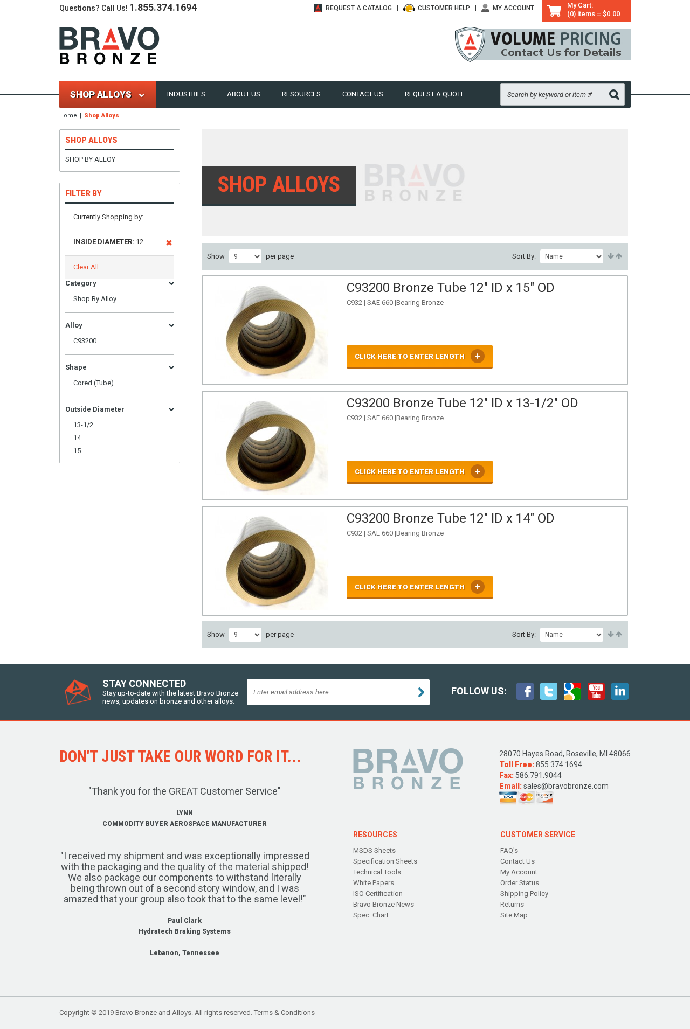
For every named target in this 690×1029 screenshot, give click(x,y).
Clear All (86, 267)
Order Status (519, 883)
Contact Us (362, 94)
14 (77, 438)
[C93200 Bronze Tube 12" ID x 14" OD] (272, 561)
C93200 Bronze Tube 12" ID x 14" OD (451, 518)
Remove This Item (169, 245)
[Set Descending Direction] (618, 256)
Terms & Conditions (284, 1013)
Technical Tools (377, 872)
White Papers (373, 883)
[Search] (614, 94)
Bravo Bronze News (383, 904)
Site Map (514, 915)
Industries (186, 94)
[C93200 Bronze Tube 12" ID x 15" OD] (272, 330)
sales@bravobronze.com (566, 786)
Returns (512, 904)
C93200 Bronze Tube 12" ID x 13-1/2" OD (462, 403)
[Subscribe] (421, 692)
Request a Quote (435, 94)
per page (280, 256)
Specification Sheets (385, 861)
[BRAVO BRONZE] (109, 45)
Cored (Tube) (93, 383)
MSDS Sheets (374, 850)
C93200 (84, 341)
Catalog (359, 8)
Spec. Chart (371, 915)
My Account (513, 8)
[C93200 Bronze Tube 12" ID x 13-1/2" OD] (272, 446)
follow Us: (479, 691)
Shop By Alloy (90, 159)
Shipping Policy (524, 893)
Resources (301, 94)
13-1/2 (83, 425)
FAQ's (509, 850)
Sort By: (524, 256)
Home (68, 115)
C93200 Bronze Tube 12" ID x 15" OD (451, 287)
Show (216, 256)
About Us (243, 94)
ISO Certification (378, 893)
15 (77, 451)
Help (444, 8)
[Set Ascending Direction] (610, 256)
